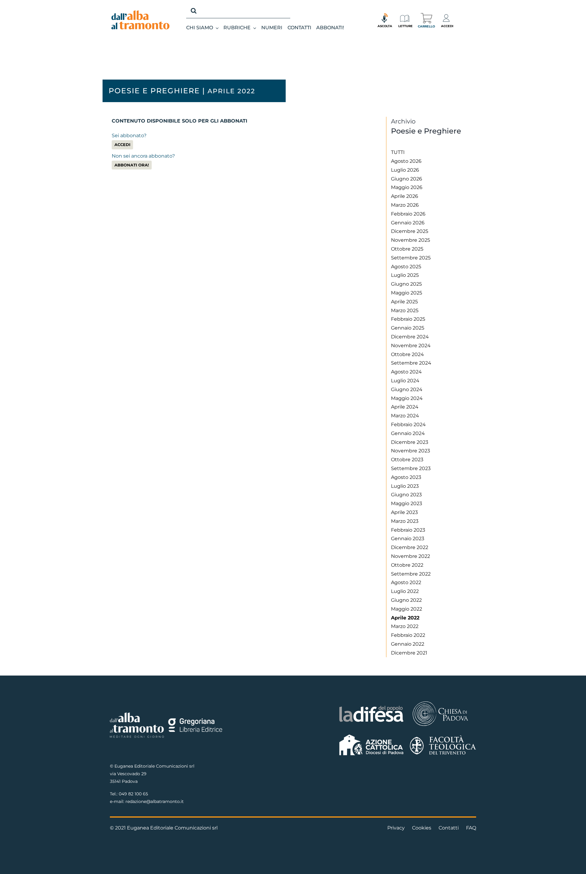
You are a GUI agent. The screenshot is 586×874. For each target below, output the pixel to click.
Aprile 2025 (404, 302)
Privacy (396, 828)
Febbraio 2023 (408, 530)
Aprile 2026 (404, 196)
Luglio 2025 (405, 275)
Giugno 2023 (406, 495)
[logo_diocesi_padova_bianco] (440, 702)
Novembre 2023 (410, 451)
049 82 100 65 (133, 794)
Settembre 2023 (411, 468)
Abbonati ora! (131, 165)
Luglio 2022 (405, 591)
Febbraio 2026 (408, 214)
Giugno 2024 (406, 389)
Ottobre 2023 (407, 459)
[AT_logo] (140, 13)
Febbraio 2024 (408, 424)
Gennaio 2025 (407, 328)
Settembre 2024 (411, 363)
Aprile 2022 (405, 618)
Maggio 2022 (406, 609)
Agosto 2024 (406, 372)
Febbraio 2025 (408, 319)
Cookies (421, 828)
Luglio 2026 (405, 170)
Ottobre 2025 (407, 249)
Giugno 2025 (406, 284)
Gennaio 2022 (407, 644)
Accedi (122, 144)
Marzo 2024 (405, 416)
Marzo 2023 (404, 521)
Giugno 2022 (406, 600)
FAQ (471, 828)
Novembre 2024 (411, 345)
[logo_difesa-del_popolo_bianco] (371, 707)
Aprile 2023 (404, 512)
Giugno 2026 (406, 179)
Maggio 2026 (406, 187)
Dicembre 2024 (410, 337)
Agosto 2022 (406, 582)
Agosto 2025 (406, 266)
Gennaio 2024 (408, 433)
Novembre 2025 (410, 240)
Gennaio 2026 (408, 223)
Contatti (449, 828)
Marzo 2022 (404, 626)
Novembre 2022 (410, 556)
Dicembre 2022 (409, 547)
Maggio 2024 (407, 398)
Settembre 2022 (411, 574)
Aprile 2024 (404, 407)
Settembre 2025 (411, 258)
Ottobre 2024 (407, 354)
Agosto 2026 (406, 161)
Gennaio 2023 (407, 538)
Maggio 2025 (406, 293)
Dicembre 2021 (409, 653)
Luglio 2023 (405, 486)
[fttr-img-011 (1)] (443, 737)
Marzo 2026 (405, 205)
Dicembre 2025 (409, 231)
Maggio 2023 (406, 503)
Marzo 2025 (404, 310)
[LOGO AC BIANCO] (371, 736)
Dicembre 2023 (409, 442)
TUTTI (398, 152)
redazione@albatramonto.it (154, 801)
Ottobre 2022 (407, 565)
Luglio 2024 (405, 380)
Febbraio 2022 (408, 635)
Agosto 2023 (406, 477)
